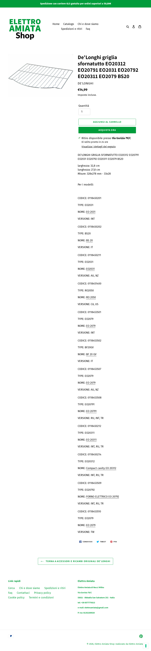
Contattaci (23, 592)
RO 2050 (91, 297)
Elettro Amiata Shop (105, 644)
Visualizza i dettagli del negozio (99, 146)
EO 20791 (91, 411)
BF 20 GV (91, 354)
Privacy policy (42, 592)
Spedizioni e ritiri (54, 588)
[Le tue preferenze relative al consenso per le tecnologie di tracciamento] (146, 646)
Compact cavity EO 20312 (101, 468)
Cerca (11, 588)
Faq (10, 592)
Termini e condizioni (41, 597)
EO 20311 (91, 439)
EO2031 (90, 268)
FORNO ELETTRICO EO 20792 (102, 496)
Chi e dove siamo (29, 588)
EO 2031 (90, 211)
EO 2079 (90, 325)
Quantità (83, 105)
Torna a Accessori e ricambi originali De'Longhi (77, 561)
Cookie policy (16, 597)
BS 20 (89, 240)
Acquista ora (107, 130)
